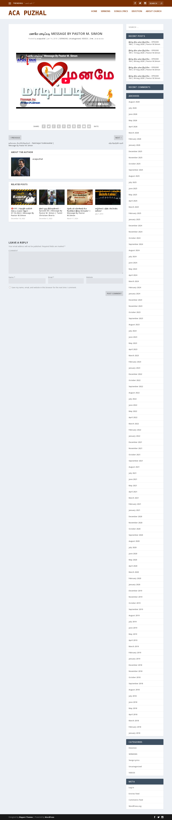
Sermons (105, 11)
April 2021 (133, 491)
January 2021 (134, 510)
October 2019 (134, 603)
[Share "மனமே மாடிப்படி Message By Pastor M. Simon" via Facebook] (43, 126)
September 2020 (136, 535)
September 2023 (136, 318)
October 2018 (134, 677)
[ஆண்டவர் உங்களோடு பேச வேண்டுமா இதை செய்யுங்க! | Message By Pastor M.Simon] (80, 197)
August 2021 (134, 467)
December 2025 (135, 151)
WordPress (49, 817)
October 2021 (134, 454)
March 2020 (134, 572)
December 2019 (135, 590)
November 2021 (135, 448)
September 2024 (136, 244)
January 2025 (134, 219)
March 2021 (134, 498)
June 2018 (133, 702)
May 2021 (133, 485)
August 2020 (134, 541)
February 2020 (135, 578)
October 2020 (134, 529)
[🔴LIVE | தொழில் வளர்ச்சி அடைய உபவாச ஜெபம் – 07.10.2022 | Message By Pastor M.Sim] (24, 197)
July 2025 (132, 182)
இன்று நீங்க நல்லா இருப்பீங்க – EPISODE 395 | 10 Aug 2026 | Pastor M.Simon (144, 51)
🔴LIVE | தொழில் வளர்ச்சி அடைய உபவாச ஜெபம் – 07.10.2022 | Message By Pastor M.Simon (22, 212)
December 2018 (135, 665)
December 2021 (135, 442)
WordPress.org (135, 806)
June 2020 (133, 553)
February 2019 (135, 652)
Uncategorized (75, 38)
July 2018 (132, 696)
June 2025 (133, 188)
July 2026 (132, 108)
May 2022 (133, 411)
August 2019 (134, 615)
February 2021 (135, 504)
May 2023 (133, 343)
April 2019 (133, 640)
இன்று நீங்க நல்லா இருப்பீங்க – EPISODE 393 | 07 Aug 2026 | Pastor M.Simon (144, 68)
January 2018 (134, 733)
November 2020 (135, 522)
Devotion (137, 11)
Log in (131, 787)
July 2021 (132, 473)
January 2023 (134, 368)
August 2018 (134, 689)
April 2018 (133, 714)
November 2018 (135, 671)
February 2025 (135, 213)
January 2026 (134, 145)
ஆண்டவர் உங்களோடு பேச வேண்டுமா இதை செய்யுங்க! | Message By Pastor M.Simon (78, 212)
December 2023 (135, 300)
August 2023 (134, 324)
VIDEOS (85, 38)
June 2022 (133, 405)
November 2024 (135, 232)
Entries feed (134, 793)
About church (154, 11)
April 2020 (133, 566)
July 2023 (132, 331)
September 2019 (136, 609)
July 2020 (132, 547)
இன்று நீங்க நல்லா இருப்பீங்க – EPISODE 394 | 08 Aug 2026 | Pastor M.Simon (144, 60)
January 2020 (134, 584)
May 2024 (133, 269)
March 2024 (134, 281)
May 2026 (133, 120)
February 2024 (135, 287)
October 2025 (134, 163)
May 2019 (133, 634)
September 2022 (136, 386)
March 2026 (134, 133)
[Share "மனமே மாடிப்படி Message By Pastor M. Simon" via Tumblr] (58, 126)
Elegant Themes (26, 817)
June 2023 (133, 337)
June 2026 (133, 114)
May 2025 (133, 194)
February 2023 (135, 362)
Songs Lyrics (121, 11)
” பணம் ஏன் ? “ (29, 3)
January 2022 (134, 436)
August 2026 (134, 102)
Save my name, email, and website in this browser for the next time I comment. (44, 287)
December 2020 (135, 516)
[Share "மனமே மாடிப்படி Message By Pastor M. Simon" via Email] (84, 126)
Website (89, 277)
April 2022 (133, 417)
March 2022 (134, 423)
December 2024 (135, 225)
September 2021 (136, 461)
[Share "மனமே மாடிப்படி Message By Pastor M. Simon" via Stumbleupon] (78, 126)
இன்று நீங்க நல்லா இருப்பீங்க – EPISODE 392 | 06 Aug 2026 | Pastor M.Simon (144, 77)
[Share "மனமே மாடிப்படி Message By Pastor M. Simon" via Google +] (53, 126)
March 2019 (134, 646)
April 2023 (133, 349)
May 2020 (133, 560)
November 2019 (135, 597)
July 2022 (132, 399)
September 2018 (136, 683)
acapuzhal (41, 38)
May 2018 (133, 708)
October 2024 (134, 238)
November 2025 (135, 157)
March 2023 (134, 355)
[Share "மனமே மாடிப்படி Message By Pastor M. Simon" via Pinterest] (63, 126)
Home (94, 11)
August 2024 (134, 250)
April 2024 (133, 275)
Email (51, 277)
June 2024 (133, 262)
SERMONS (63, 38)
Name (12, 277)
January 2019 (134, 659)
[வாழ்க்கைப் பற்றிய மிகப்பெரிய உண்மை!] (108, 197)
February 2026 (135, 139)
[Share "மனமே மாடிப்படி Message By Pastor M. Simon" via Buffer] (73, 126)
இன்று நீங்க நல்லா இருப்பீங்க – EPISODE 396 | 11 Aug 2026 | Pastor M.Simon (144, 43)
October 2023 (134, 312)
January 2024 (134, 293)
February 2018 (135, 727)
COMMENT (13, 250)
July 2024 (132, 256)
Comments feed (136, 800)
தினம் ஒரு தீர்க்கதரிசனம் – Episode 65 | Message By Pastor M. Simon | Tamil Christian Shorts (50, 212)
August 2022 (134, 393)
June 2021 (133, 479)
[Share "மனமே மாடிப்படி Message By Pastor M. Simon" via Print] (89, 126)
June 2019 (133, 628)
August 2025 (134, 176)
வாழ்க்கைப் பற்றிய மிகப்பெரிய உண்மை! (106, 209)
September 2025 (136, 170)
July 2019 (132, 621)
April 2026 (133, 126)
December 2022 (135, 374)
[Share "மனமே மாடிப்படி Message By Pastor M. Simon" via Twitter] (48, 126)
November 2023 (135, 306)
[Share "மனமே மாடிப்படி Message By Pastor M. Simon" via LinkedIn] (68, 126)
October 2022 (134, 380)
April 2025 (133, 201)
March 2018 (134, 720)
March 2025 (134, 207)
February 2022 (135, 430)
